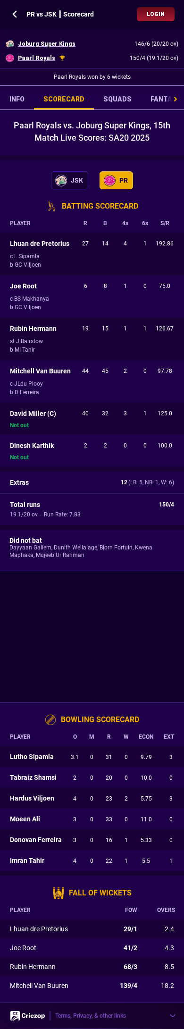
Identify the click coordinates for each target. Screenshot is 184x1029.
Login (156, 14)
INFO (17, 99)
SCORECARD (63, 99)
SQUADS (117, 99)
